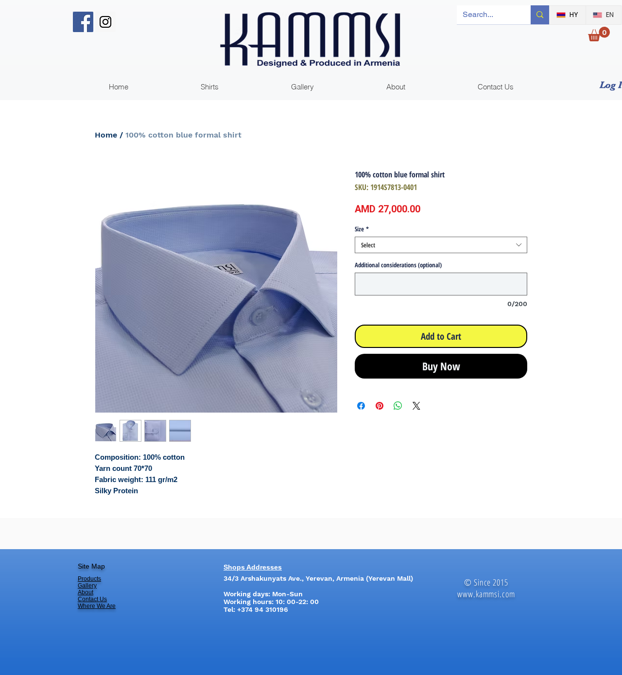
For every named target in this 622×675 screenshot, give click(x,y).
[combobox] (441, 245)
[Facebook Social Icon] (83, 22)
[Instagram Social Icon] (105, 22)
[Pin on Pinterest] (379, 406)
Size (362, 229)
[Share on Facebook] (361, 406)
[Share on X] (416, 406)
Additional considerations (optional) (398, 265)
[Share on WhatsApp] (398, 406)
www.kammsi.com (486, 594)
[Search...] (540, 14)
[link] (599, 34)
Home (106, 134)
